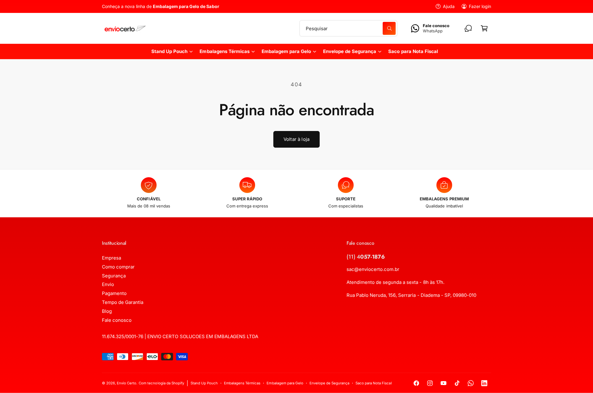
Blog (107, 311)
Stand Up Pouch (169, 51)
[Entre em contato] (468, 28)
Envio (108, 284)
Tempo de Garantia (122, 302)
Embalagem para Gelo (286, 51)
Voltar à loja (296, 139)
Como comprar (118, 267)
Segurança (114, 276)
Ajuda (449, 6)
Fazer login (480, 6)
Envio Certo (126, 383)
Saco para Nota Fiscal (373, 383)
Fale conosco (117, 320)
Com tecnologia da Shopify (161, 383)
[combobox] (348, 28)
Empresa (111, 258)
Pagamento (114, 293)
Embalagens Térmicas (224, 51)
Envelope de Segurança (349, 51)
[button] (484, 28)
